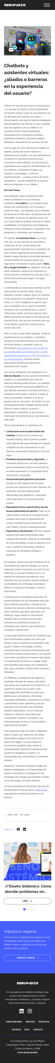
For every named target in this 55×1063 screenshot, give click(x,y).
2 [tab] (27, 909)
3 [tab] (30, 909)
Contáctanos (26, 957)
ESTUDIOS (16, 1030)
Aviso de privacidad (27, 1052)
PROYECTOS (43, 1022)
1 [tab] (24, 909)
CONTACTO (38, 1030)
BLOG (26, 1030)
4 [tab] (33, 909)
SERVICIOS (30, 1022)
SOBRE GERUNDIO (14, 1022)
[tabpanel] (27, 873)
